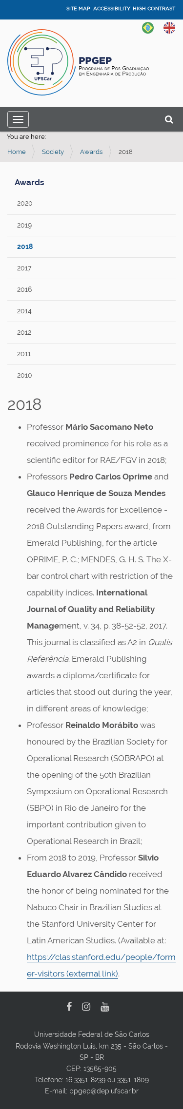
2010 (24, 375)
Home (16, 151)
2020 (25, 203)
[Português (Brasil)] (148, 26)
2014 (24, 311)
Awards (91, 151)
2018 (25, 246)
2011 (24, 354)
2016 (24, 289)
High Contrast (154, 8)
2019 (24, 225)
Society (53, 151)
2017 (24, 268)
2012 (24, 332)
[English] (169, 26)
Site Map (78, 8)
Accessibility (111, 8)
